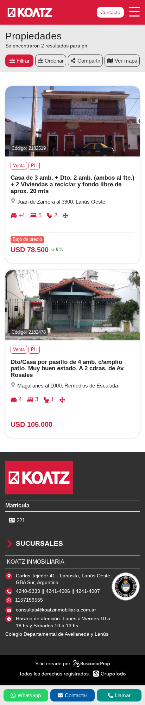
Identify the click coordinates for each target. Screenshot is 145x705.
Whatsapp (29, 695)
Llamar (123, 695)
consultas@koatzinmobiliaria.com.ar (56, 610)
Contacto (110, 12)
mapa (130, 61)
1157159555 (29, 600)
